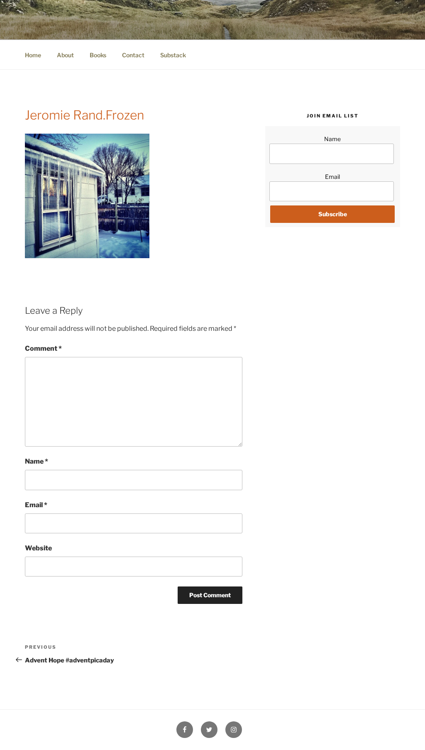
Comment (43, 348)
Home (33, 55)
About (65, 55)
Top (405, 730)
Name (36, 461)
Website (38, 548)
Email (36, 505)
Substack (173, 55)
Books (98, 55)
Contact (133, 55)
